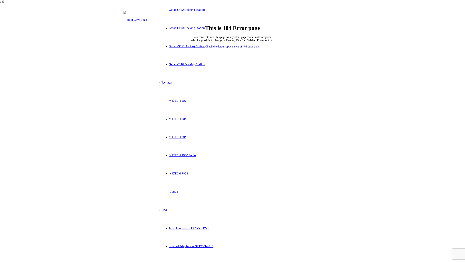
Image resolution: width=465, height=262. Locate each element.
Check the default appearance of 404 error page (232, 46)
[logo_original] (135, 19)
